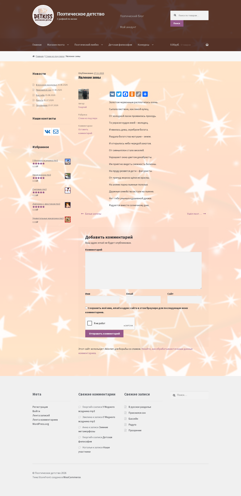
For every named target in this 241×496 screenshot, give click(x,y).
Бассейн (40, 95)
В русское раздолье (46, 84)
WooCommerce (72, 477)
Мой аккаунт (128, 27)
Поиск (176, 23)
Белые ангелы (93, 213)
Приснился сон (43, 89)
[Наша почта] (56, 132)
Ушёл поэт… (194, 213)
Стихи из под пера (54, 56)
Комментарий (93, 249)
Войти (36, 411)
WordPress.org (40, 423)
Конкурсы (143, 44)
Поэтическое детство (80, 13)
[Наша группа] (47, 132)
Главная (36, 44)
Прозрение (42, 105)
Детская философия (120, 44)
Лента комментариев (45, 419)
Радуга (39, 100)
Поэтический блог (132, 16)
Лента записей (41, 415)
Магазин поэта (55, 44)
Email (129, 293)
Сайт (170, 293)
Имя (87, 293)
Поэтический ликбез (86, 44)
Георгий (82, 107)
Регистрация (40, 406)
